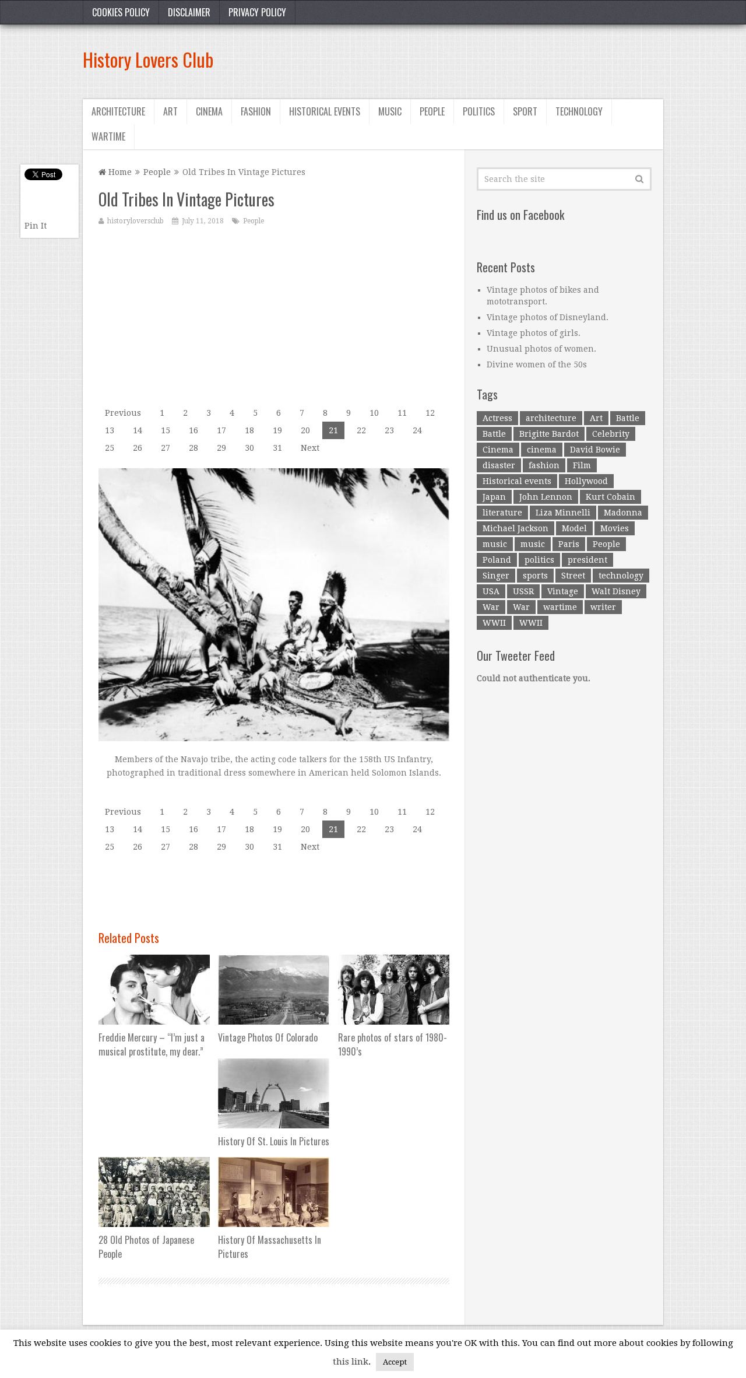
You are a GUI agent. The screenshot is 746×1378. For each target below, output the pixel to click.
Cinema (209, 111)
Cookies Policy (121, 12)
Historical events (324, 111)
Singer (496, 575)
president (587, 559)
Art (170, 111)
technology (621, 575)
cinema (542, 449)
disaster (499, 465)
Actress (497, 418)
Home (119, 172)
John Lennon (545, 497)
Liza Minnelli (563, 512)
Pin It (35, 225)
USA (491, 591)
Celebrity (610, 434)
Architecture (118, 111)
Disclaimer (189, 12)
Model (574, 528)
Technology (579, 111)
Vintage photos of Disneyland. (547, 317)
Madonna (623, 512)
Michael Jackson (515, 528)
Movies (614, 528)
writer (603, 607)
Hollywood (586, 481)
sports (535, 575)
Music (390, 111)
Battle (627, 418)
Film (582, 465)
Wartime (108, 136)
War (491, 607)
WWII (494, 622)
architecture (551, 418)
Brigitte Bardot (549, 434)
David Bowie (595, 449)
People (432, 111)
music (495, 544)
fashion (544, 465)
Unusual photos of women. (541, 348)
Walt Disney (616, 591)
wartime (560, 607)
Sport (525, 111)
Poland (497, 559)
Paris (568, 544)
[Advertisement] (451, 59)
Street (573, 575)
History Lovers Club (148, 59)
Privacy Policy (257, 12)
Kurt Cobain (610, 497)
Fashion (256, 111)
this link (350, 1361)
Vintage (562, 591)
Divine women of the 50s (537, 364)
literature (502, 512)
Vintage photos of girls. (533, 333)
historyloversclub (135, 221)
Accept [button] (395, 1362)
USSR (523, 591)
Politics (479, 111)
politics (539, 559)
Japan (494, 497)
